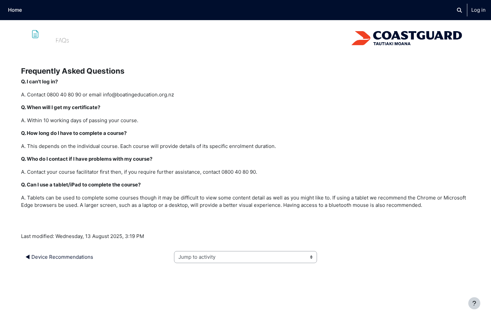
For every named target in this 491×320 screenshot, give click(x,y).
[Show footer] (474, 303)
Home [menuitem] (15, 10)
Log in (478, 10)
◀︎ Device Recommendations (59, 257)
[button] (459, 10)
